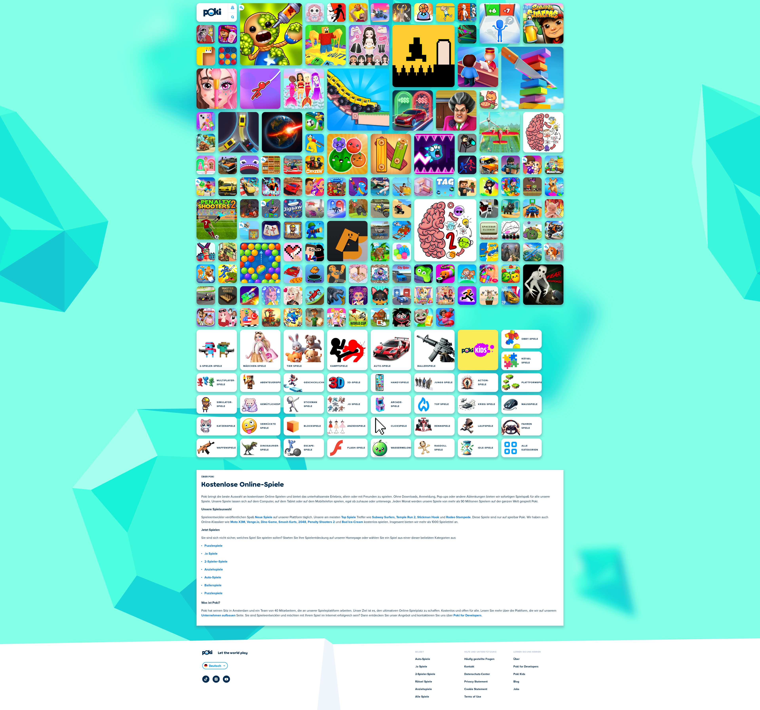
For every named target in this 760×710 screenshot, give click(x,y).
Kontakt (469, 666)
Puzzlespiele (213, 545)
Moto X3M (237, 522)
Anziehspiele (213, 569)
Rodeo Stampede (458, 517)
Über (516, 659)
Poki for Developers (467, 615)
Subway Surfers (383, 517)
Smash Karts (287, 522)
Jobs (516, 689)
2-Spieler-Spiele (215, 561)
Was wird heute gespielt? (232, 17)
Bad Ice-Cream (352, 522)
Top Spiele (348, 517)
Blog (516, 681)
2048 (302, 522)
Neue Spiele (263, 517)
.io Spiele (211, 553)
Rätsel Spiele (423, 681)
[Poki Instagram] (216, 679)
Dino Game (269, 522)
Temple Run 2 (406, 517)
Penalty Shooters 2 (321, 522)
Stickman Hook (428, 517)
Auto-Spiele (212, 577)
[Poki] (212, 12)
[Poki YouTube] (226, 679)
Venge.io (253, 522)
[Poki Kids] (478, 350)
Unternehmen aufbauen (218, 615)
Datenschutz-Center (477, 674)
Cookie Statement (475, 689)
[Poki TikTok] (205, 679)
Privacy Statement (476, 681)
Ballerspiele (212, 585)
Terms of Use (472, 696)
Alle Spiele (422, 696)
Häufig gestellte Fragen (479, 659)
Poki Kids (519, 674)
